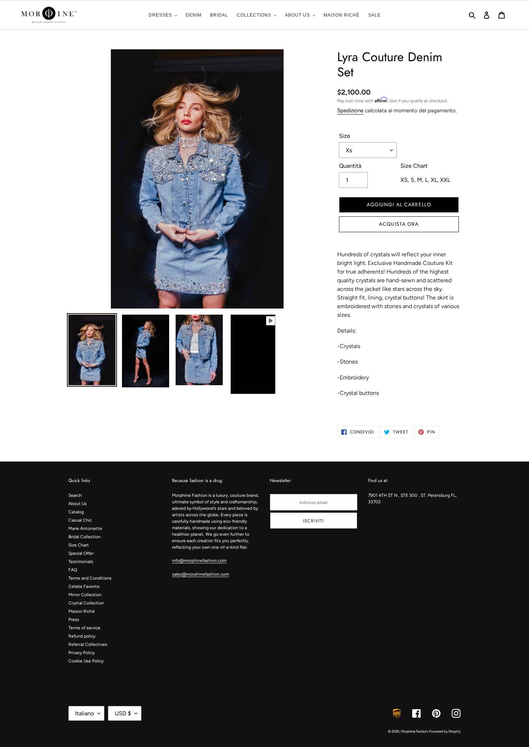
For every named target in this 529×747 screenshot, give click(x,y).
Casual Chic (80, 520)
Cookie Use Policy (86, 660)
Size (344, 135)
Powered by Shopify (445, 731)
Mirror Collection (84, 594)
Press (73, 619)
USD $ (123, 713)
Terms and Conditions (90, 578)
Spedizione (350, 110)
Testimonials (80, 561)
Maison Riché (81, 611)
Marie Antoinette (85, 528)
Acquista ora (399, 224)
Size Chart (78, 545)
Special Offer (81, 553)
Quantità (350, 165)
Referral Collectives (87, 644)
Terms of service (84, 627)
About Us (77, 503)
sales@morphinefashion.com (200, 574)
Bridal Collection (84, 536)
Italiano (84, 713)
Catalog (76, 511)
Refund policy (81, 636)
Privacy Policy (81, 652)
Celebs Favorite (84, 586)
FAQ (72, 569)
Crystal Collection (86, 603)
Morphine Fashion (414, 731)
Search (75, 495)
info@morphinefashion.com (199, 560)
